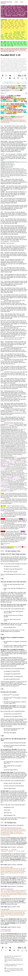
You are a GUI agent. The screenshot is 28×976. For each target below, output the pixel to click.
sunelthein (10, 112)
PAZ (10, 30)
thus (15, 97)
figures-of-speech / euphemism (15, 864)
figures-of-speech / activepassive (15, 847)
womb (15, 101)
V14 (10, 50)
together (13, 88)
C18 (5, 44)
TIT (17, 36)
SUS (13, 30)
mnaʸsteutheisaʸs (7, 110)
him (11, 98)
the (9, 95)
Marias (22, 110)
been (18, 98)
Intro (5, 41)
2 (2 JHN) (10, 39)
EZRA (22, 26)
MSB (2, 7)
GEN (9, 19)
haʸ (18, 109)
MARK (23, 32)
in (12, 101)
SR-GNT (3, 103)
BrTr (15, 14)
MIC (2, 25)
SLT (12, 11)
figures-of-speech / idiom (14, 906)
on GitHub (14, 960)
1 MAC (24, 30)
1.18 (1, 429)
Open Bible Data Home (6, 2)
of (15, 95)
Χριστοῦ (17, 103)
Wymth (15, 10)
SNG (20, 23)
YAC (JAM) (16, 33)
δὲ (9, 103)
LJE (7, 30)
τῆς (11, 105)
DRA (23, 10)
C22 (18, 44)
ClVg (2, 417)
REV (25, 39)
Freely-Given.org (10, 957)
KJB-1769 (20, 11)
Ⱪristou (15, 109)
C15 (21, 43)
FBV (14, 8)
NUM (21, 19)
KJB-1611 (3, 332)
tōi (25, 110)
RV (9, 11)
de (7, 109)
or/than (11, 99)
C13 (14, 43)
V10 (25, 48)
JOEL (23, 23)
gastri (25, 112)
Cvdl (14, 12)
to (25, 98)
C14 (18, 43)
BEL (17, 30)
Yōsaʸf (4, 99)
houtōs (25, 109)
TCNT (18, 8)
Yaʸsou (10, 109)
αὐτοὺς (15, 106)
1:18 (1, 243)
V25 (13, 51)
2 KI (22, 22)
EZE (18, 26)
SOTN (2, 551)
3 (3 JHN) (19, 39)
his (10, 87)
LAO (21, 28)
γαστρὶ (24, 106)
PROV (12, 23)
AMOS (11, 22)
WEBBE (19, 7)
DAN (14, 26)
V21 (2, 51)
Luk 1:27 (4, 93)
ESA (20, 29)
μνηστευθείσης (6, 105)
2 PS (11, 29)
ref (23, 89)
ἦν (1, 105)
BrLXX (10, 14)
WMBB (3, 8)
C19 (8, 44)
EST (2, 28)
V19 (21, 50)
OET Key (3, 3)
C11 (8, 43)
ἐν (21, 106)
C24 (25, 44)
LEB (2, 10)
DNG (8, 29)
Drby (5, 11)
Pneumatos (9, 113)
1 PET (20, 36)
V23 (7, 51)
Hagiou (14, 113)
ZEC (13, 28)
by (17, 101)
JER (16, 25)
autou (19, 110)
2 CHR (7, 23)
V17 (18, 50)
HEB (10, 37)
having (15, 98)
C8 (24, 41)
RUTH (16, 21)
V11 (2, 50)
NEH (5, 28)
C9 (1, 43)
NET (7, 8)
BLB (5, 7)
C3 (11, 41)
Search (2, 17)
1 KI (19, 22)
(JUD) (16, 37)
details (20, 964)
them (15, 99)
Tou (6, 109)
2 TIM (6, 37)
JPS (12, 10)
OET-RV (7, 6)
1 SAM (21, 21)
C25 (2, 46)
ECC (16, 23)
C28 (12, 46)
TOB (14, 29)
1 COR (10, 35)
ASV (19, 10)
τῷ (23, 105)
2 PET (2, 37)
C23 (22, 44)
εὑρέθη (19, 106)
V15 (13, 50)
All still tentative (24, 83)
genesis (21, 109)
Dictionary (22, 15)
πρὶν (6, 106)
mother (13, 87)
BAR (4, 30)
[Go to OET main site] (6, 968)
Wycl (21, 12)
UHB (6, 14)
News (21, 2)
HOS (15, 22)
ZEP (8, 25)
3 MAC (6, 32)
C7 (21, 41)
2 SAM (2, 22)
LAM (19, 25)
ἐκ (5, 108)
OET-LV (12, 6)
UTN (2, 822)
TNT (17, 12)
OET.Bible (8, 971)
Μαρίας (21, 105)
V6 (16, 48)
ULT (17, 6)
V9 (23, 48)
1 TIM (13, 36)
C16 (24, 43)
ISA (5, 25)
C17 (2, 44)
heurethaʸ (19, 112)
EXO (13, 19)
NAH (6, 26)
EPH (6, 36)
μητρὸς (14, 105)
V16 (16, 50)
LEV (17, 19)
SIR (1, 30)
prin (5, 112)
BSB (25, 6)
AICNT (10, 7)
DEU (2, 21)
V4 (12, 48)
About (16, 2)
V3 (10, 48)
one (5, 97)
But (1, 88)
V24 (10, 51)
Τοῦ (7, 103)
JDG (12, 21)
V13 (7, 50)
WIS (23, 29)
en (22, 112)
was (12, 97)
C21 (15, 44)
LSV (11, 8)
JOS (9, 21)
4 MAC (10, 32)
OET (2, 6)
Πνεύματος (9, 108)
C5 (16, 41)
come (19, 99)
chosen (2, 97)
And (7, 95)
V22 (4, 51)
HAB (12, 25)
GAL (22, 33)
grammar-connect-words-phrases (16, 825)
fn (15, 153)
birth (19, 85)
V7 (18, 48)
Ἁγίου (14, 108)
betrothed (22, 98)
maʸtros (15, 110)
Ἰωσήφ (2, 106)
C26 (5, 46)
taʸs (12, 110)
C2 (8, 41)
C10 (4, 43)
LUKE (6, 33)
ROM (19, 35)
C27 (8, 46)
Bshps (5, 12)
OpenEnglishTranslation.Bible (16, 970)
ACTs (10, 33)
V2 (7, 48)
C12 (11, 43)
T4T (22, 8)
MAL (17, 28)
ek (5, 113)
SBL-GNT (3, 506)
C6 (19, 41)
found (21, 88)
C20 (12, 44)
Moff (9, 10)
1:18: (2, 93)
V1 (5, 48)
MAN (20, 30)
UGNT (2, 493)
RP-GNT (3, 519)
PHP (9, 36)
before (4, 88)
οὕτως (25, 103)
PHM (2, 36)
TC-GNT (3, 531)
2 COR (14, 35)
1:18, (2, 162)
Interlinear (8, 15)
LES (1, 29)
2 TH (5, 35)
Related (19, 14)
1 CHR (2, 23)
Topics (24, 14)
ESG (5, 29)
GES (24, 28)
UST (21, 6)
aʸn (1, 110)
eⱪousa (2, 113)
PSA (6, 22)
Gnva (10, 12)
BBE (5, 10)
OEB (14, 7)
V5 (14, 48)
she (17, 88)
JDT (17, 29)
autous (14, 112)
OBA (10, 26)
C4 (13, 41)
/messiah (9, 97)
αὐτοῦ (17, 105)
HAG (9, 28)
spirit (21, 90)
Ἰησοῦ (12, 103)
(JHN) (17, 32)
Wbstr (15, 11)
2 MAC (2, 32)
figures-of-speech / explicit (14, 927)
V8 (21, 48)
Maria (8, 87)
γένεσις (22, 103)
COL (23, 35)
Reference (15, 15)
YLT (2, 11)
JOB (6, 21)
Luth (2, 403)
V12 (4, 50)
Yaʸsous (18, 95)
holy (22, 101)
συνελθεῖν (10, 106)
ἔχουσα (2, 108)
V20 (24, 50)
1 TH (2, 35)
